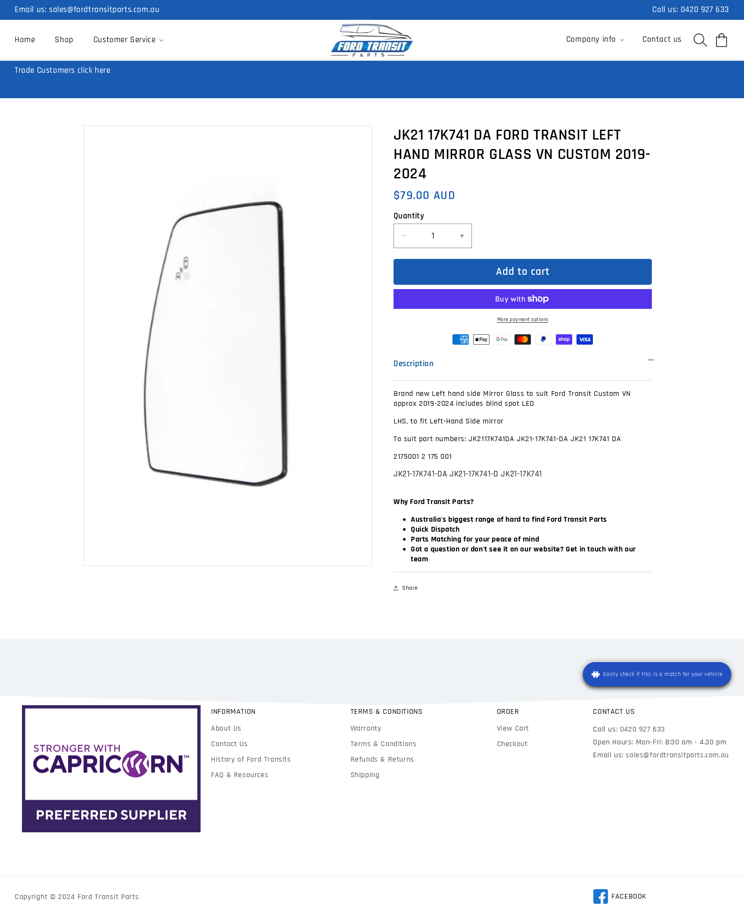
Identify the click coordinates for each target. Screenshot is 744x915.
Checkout (512, 744)
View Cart (513, 728)
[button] (127, 40)
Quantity (409, 216)
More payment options (523, 319)
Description (414, 363)
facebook (620, 897)
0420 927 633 (705, 9)
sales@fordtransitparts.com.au (104, 9)
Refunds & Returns (382, 759)
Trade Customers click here (63, 70)
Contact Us (229, 744)
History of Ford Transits (251, 759)
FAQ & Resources (239, 775)
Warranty (365, 728)
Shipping (365, 775)
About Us (226, 728)
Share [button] (410, 587)
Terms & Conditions (383, 744)
